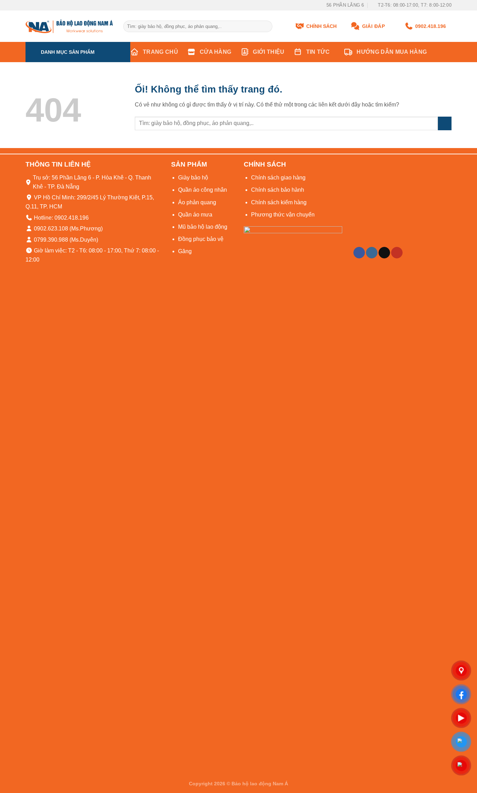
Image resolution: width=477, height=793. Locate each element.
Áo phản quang (197, 202)
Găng (185, 251)
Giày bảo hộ (193, 178)
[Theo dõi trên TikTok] (384, 253)
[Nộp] (266, 26)
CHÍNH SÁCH (321, 26)
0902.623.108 (50, 229)
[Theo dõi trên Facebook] (359, 253)
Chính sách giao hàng (278, 178)
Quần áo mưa (195, 215)
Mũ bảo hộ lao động (202, 227)
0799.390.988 (50, 240)
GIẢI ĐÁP (373, 26)
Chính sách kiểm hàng (279, 202)
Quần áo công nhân (202, 190)
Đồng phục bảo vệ (200, 239)
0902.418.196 (430, 26)
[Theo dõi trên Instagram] (371, 253)
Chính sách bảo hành (277, 190)
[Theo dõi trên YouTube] (397, 253)
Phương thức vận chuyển (283, 215)
